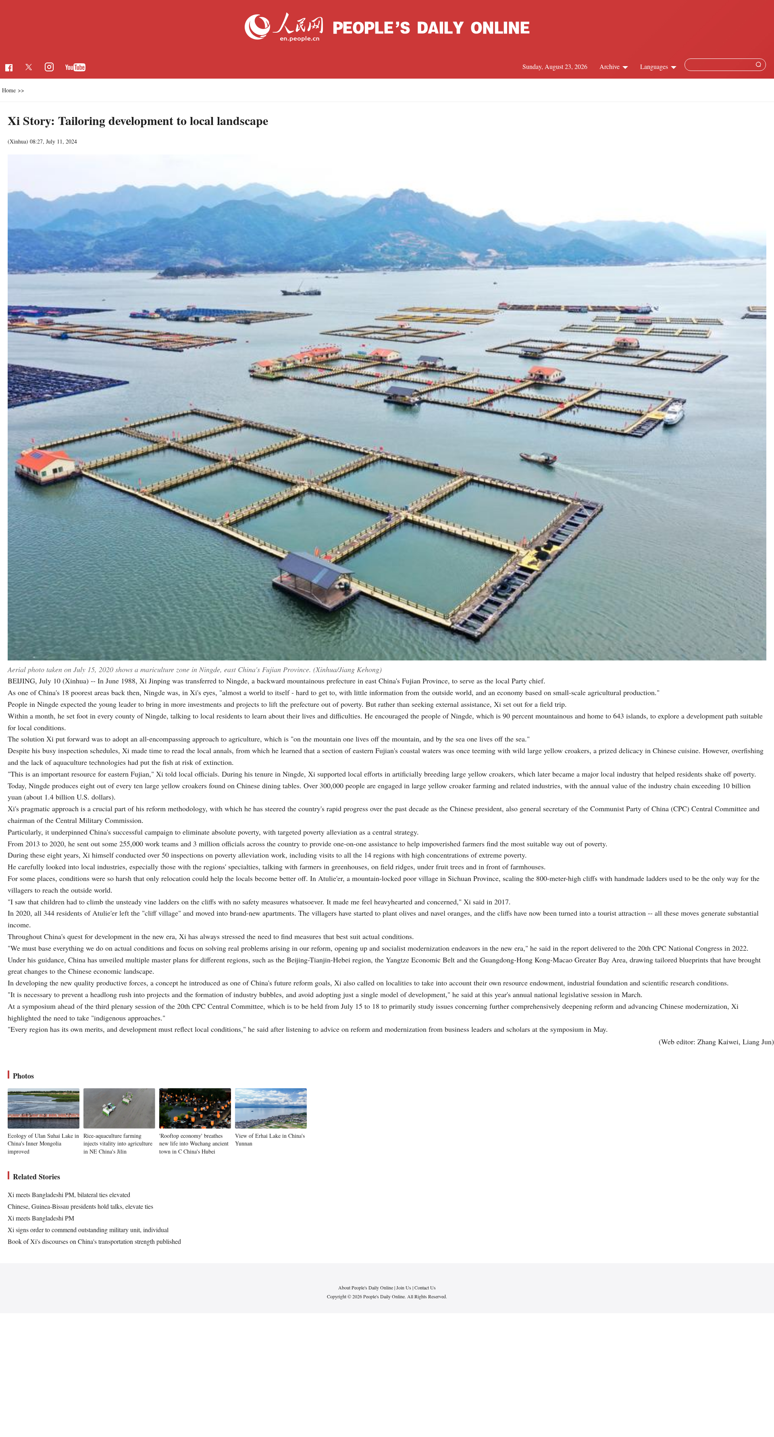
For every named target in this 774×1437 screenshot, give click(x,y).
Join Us (404, 1287)
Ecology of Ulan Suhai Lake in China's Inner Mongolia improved (43, 1143)
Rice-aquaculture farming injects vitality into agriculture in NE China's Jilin (117, 1143)
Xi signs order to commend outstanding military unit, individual (88, 1229)
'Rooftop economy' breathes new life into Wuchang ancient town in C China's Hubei (194, 1143)
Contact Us (425, 1287)
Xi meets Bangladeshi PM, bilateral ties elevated (69, 1194)
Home (9, 90)
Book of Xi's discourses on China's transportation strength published (94, 1241)
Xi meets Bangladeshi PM (41, 1218)
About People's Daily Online (365, 1287)
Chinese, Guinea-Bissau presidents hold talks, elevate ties (80, 1206)
